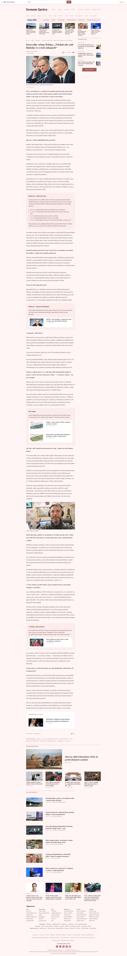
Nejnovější (82, 39)
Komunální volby (30, 920)
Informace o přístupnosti (87, 935)
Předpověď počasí (56, 924)
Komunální (46, 20)
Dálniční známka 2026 (94, 913)
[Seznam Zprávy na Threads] (67, 946)
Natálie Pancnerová (59, 830)
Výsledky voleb (29, 915)
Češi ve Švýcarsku (80, 917)
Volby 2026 (31, 20)
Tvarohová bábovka (68, 917)
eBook (65, 52)
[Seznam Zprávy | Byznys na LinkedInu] (70, 946)
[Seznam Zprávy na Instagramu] (63, 946)
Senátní (53, 20)
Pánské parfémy (92, 928)
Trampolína (56, 926)
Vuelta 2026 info (42, 911)
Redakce (64, 935)
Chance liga (53, 911)
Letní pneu (66, 928)
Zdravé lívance (67, 915)
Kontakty (58, 935)
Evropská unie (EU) (63, 738)
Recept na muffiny (68, 913)
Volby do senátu (29, 919)
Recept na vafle (67, 919)
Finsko (32, 216)
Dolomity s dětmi (80, 920)
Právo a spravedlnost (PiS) (32, 741)
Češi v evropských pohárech (81, 924)
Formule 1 (53, 919)
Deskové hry (72, 928)
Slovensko (33, 220)
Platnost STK (92, 920)
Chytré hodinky (85, 928)
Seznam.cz (122, 2)
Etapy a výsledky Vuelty (44, 913)
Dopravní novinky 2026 (94, 915)
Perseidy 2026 (64, 924)
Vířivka (89, 926)
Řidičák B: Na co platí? (94, 917)
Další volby (81, 20)
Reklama (69, 935)
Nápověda (52, 935)
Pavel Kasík (56, 858)
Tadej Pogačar (42, 917)
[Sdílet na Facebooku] (72, 733)
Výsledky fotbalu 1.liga (56, 913)
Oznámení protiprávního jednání (40, 938)
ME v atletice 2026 (55, 917)
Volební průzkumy (71, 20)
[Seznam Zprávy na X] (60, 946)
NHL (52, 920)
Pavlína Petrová (58, 844)
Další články (89, 69)
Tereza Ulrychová (32, 51)
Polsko (71, 738)
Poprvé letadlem (80, 913)
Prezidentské (61, 20)
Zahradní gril (84, 926)
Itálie (31, 218)
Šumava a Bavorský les (82, 915)
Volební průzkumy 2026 (31, 913)
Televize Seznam (65, 938)
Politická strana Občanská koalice (48, 741)
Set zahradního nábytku (75, 926)
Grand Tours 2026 (42, 920)
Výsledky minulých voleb (93, 20)
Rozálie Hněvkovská (59, 802)
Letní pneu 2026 (92, 911)
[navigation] (2, 2)
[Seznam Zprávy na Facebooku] (57, 946)
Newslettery (91, 938)
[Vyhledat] (69, 2)
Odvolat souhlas (56, 940)
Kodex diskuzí (83, 938)
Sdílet (70, 52)
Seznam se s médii (74, 938)
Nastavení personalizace (67, 940)
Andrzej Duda (60, 741)
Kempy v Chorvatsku (81, 911)
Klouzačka (67, 926)
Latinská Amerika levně (82, 919)
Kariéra (47, 935)
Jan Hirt (40, 915)
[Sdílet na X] (74, 733)
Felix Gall (41, 919)
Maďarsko (32, 210)
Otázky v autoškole (93, 919)
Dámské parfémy (59, 928)
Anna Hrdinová (57, 816)
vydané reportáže (37, 226)
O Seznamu (42, 935)
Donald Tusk (68, 741)
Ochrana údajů (76, 935)
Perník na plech (67, 920)
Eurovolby (38, 738)
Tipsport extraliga (55, 915)
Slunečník (62, 926)
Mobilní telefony (43, 928)
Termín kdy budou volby (31, 917)
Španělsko (33, 212)
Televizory (78, 928)
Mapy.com (49, 924)
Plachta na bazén (49, 926)
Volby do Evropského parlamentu (50, 738)
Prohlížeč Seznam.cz (54, 938)
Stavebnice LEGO (51, 928)
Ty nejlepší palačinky (68, 911)
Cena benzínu (71, 924)
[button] (31, 26)
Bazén (43, 926)
